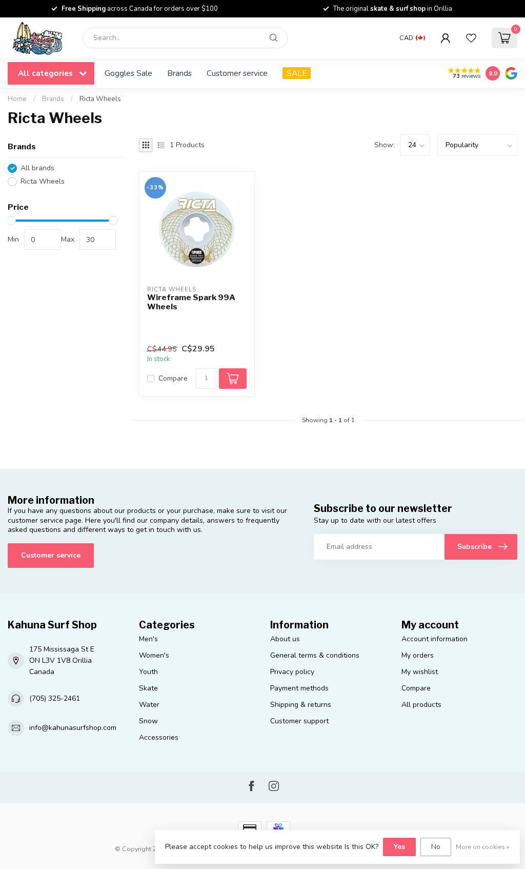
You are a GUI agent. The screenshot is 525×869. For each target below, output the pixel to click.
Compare (173, 378)
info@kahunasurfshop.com (72, 728)
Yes (399, 847)
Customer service (237, 73)
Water (149, 704)
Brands (179, 73)
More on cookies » (483, 846)
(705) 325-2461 (54, 698)
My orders (417, 655)
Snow (148, 721)
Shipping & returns (300, 704)
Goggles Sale (128, 73)
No (435, 847)
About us (285, 639)
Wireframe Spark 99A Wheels (191, 302)
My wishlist (419, 672)
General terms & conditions (314, 655)
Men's (148, 639)
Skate (148, 688)
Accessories (158, 737)
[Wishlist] (471, 38)
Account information (434, 639)
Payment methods (299, 688)
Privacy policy (292, 672)
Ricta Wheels (100, 99)
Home (17, 99)
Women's (154, 655)
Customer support (299, 721)
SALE (297, 73)
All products (421, 704)
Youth (148, 672)
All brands (37, 168)
